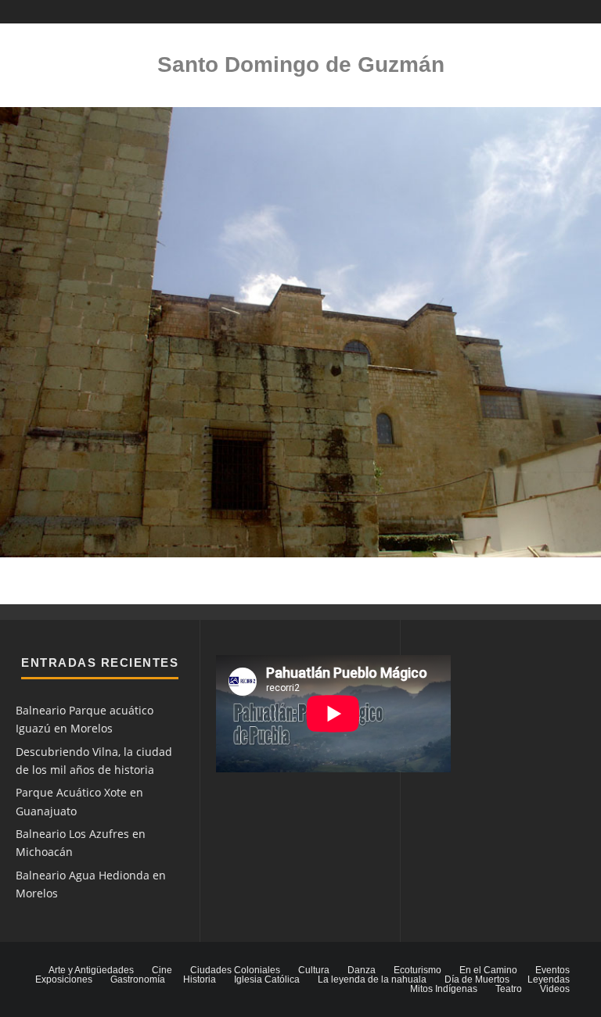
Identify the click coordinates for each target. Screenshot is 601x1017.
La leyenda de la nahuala (372, 979)
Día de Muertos (476, 979)
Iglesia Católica (267, 979)
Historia (199, 979)
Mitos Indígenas (443, 989)
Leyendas (548, 979)
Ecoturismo (417, 970)
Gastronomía (137, 979)
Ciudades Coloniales (235, 970)
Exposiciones (63, 979)
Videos (555, 989)
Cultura (313, 970)
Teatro (508, 989)
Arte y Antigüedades (91, 970)
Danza (361, 970)
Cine (162, 970)
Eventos (552, 970)
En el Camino (488, 970)
